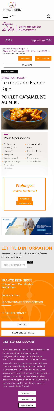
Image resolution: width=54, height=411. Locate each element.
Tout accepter (27, 393)
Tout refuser (27, 399)
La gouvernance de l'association (22, 302)
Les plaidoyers (10, 295)
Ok (30, 262)
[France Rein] (12, 6)
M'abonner (25, 58)
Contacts (23, 324)
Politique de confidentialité (32, 366)
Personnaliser (27, 405)
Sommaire (27, 65)
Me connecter (43, 58)
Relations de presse (23, 333)
